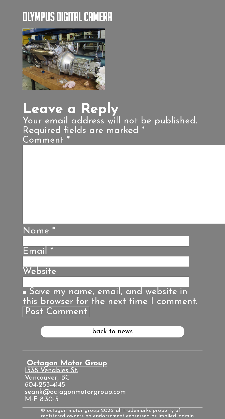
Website (39, 271)
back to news (112, 331)
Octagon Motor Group (67, 363)
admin (186, 416)
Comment (46, 140)
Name (38, 231)
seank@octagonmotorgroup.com (75, 392)
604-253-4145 (45, 385)
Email (38, 251)
